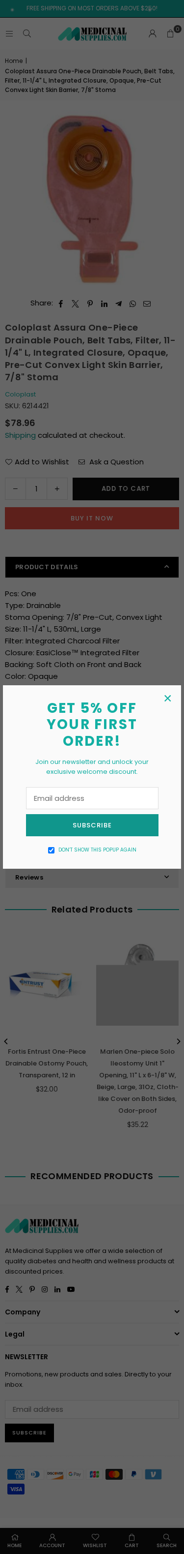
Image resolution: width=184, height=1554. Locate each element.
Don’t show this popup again (97, 849)
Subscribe (92, 825)
